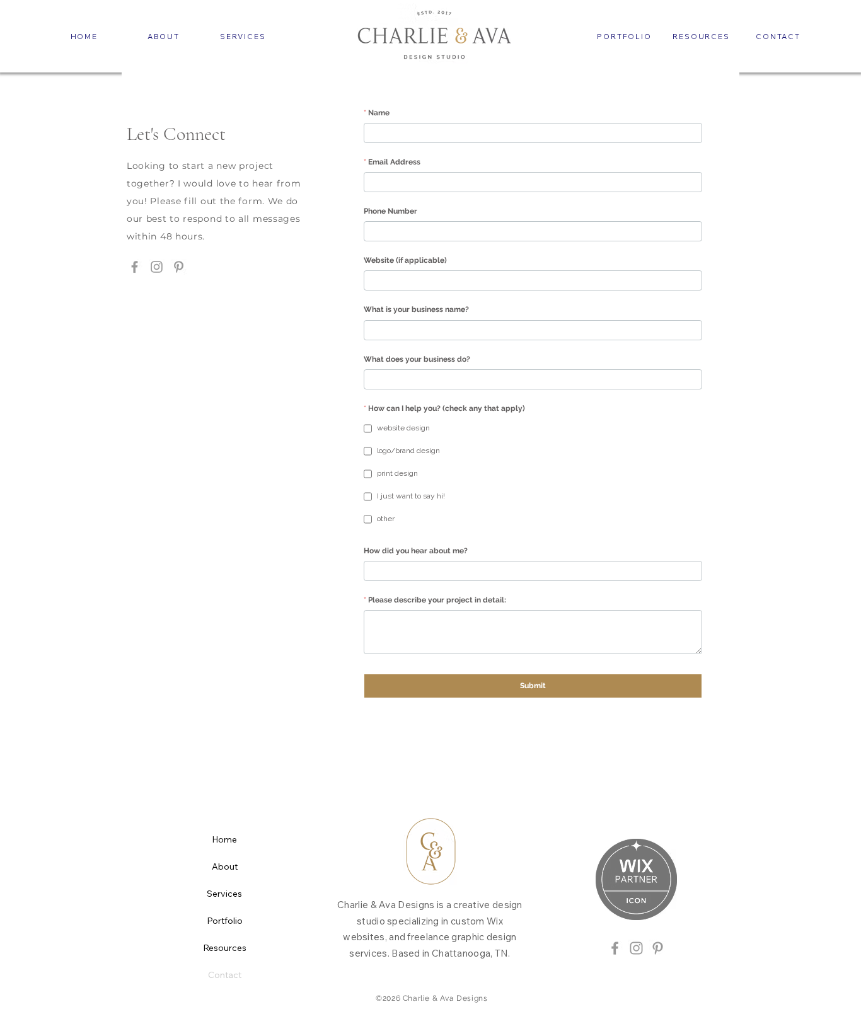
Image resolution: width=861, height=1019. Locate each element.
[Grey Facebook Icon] (614, 948)
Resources (224, 947)
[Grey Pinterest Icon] (657, 948)
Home (224, 839)
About (225, 866)
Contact (224, 975)
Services (224, 893)
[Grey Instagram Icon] (636, 948)
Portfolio (225, 920)
